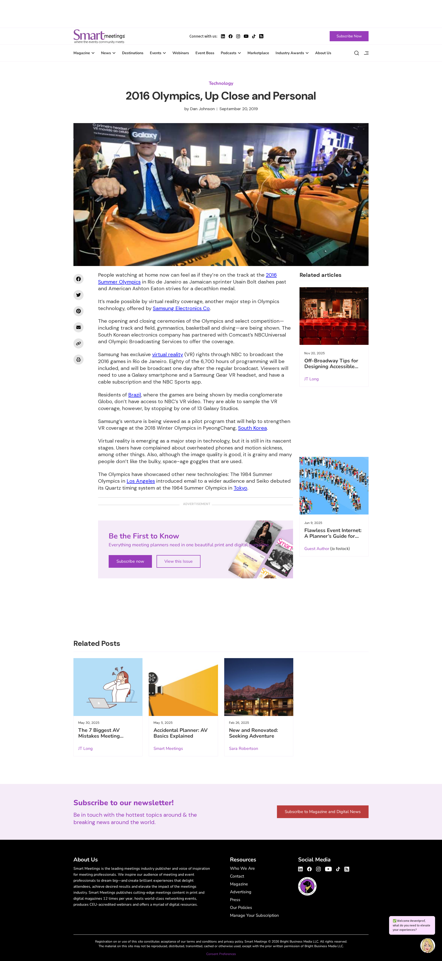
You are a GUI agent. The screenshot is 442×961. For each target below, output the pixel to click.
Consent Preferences (221, 954)
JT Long (311, 379)
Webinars (180, 53)
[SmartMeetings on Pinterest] (78, 311)
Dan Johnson (202, 109)
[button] (427, 946)
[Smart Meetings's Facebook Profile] (231, 36)
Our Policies (241, 907)
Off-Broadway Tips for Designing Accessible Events (331, 366)
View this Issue (178, 561)
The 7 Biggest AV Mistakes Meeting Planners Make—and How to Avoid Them (102, 739)
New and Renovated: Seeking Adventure (253, 733)
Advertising (240, 892)
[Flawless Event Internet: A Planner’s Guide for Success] (334, 486)
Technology (221, 83)
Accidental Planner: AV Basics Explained (181, 733)
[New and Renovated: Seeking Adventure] (258, 687)
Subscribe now (130, 561)
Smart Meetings (99, 36)
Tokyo (240, 488)
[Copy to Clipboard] (78, 343)
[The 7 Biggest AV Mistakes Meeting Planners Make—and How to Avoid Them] (107, 687)
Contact (237, 876)
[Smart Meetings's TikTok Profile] (254, 36)
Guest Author (316, 548)
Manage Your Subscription (254, 915)
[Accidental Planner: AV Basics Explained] (183, 687)
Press (235, 899)
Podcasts (228, 53)
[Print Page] (78, 360)
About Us (323, 53)
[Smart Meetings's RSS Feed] (261, 36)
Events (155, 53)
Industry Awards (290, 53)
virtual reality (167, 354)
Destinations (132, 53)
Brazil (134, 394)
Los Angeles (141, 481)
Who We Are (242, 868)
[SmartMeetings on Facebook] (78, 279)
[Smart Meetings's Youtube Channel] (328, 868)
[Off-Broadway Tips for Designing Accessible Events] (334, 316)
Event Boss (204, 53)
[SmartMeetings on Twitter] (78, 295)
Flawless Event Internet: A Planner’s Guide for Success (332, 536)
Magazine (81, 53)
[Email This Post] (78, 327)
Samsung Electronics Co (181, 308)
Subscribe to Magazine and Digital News (323, 811)
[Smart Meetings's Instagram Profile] (238, 36)
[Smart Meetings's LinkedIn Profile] (223, 36)
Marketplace (258, 53)
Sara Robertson (243, 748)
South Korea (252, 428)
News (106, 53)
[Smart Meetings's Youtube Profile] (246, 36)
